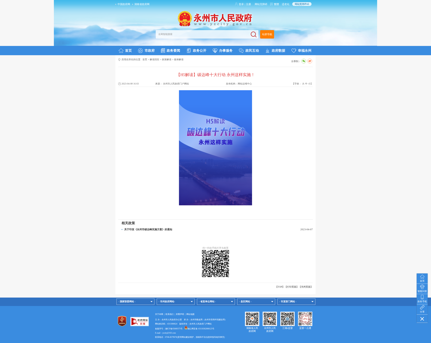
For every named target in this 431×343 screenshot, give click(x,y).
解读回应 (154, 59)
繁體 (276, 4)
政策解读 (166, 59)
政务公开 (199, 50)
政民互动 (252, 50)
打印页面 (291, 287)
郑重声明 (180, 314)
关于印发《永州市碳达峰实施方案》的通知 (148, 229)
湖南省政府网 (142, 4)
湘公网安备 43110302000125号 (201, 329)
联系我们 (169, 314)
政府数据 (278, 50)
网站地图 (190, 314)
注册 (248, 4)
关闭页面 (305, 287)
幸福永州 (304, 50)
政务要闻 (173, 50)
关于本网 (159, 314)
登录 (241, 4)
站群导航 (267, 34)
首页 (128, 50)
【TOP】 (280, 287)
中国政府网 (124, 4)
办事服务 (226, 50)
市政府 (150, 50)
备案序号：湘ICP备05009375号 (169, 329)
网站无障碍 (261, 4)
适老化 (285, 4)
